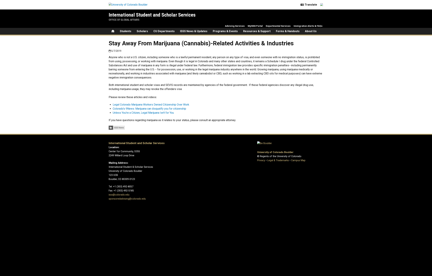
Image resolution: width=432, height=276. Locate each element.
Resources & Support (257, 31)
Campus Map (298, 160)
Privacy (261, 160)
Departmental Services (278, 26)
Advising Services (235, 26)
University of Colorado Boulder (275, 152)
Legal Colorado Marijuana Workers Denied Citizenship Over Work (151, 104)
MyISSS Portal (255, 26)
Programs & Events (225, 31)
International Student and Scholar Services (152, 15)
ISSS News (119, 128)
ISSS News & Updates (193, 31)
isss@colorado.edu (119, 194)
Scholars (142, 31)
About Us (311, 31)
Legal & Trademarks (278, 160)
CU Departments (164, 31)
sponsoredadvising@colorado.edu (127, 198)
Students (125, 31)
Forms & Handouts (288, 31)
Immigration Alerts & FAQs (308, 26)
